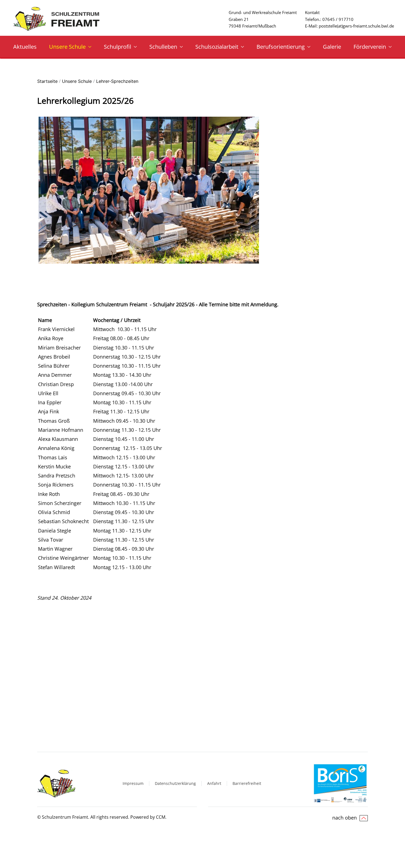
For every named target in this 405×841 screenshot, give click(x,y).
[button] (364, 818)
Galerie (332, 46)
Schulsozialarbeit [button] (216, 46)
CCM (160, 817)
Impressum (133, 783)
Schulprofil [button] (117, 46)
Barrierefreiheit (247, 783)
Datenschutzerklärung (175, 783)
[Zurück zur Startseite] (56, 19)
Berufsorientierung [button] (280, 46)
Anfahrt (214, 783)
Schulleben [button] (163, 46)
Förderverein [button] (369, 46)
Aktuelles (25, 46)
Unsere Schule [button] (67, 46)
